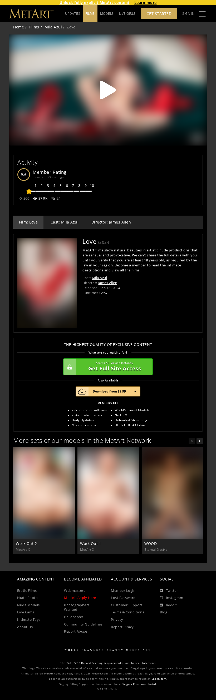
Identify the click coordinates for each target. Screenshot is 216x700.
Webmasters (74, 590)
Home (18, 26)
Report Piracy (122, 627)
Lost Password (123, 597)
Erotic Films (27, 590)
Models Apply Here (80, 597)
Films (34, 26)
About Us (25, 627)
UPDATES (72, 13)
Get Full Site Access (114, 366)
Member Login (123, 590)
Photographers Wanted (77, 607)
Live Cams (25, 612)
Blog (163, 612)
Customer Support (126, 605)
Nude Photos (28, 597)
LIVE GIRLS (127, 13)
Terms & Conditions (127, 612)
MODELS (107, 13)
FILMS (90, 13)
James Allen (107, 282)
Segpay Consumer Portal (139, 684)
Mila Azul (53, 26)
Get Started (159, 13)
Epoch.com (158, 679)
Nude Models (28, 605)
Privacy (117, 619)
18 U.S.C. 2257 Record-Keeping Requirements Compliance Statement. (108, 663)
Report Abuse (75, 631)
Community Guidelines (83, 624)
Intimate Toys (29, 619)
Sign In (188, 13)
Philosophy (73, 617)
